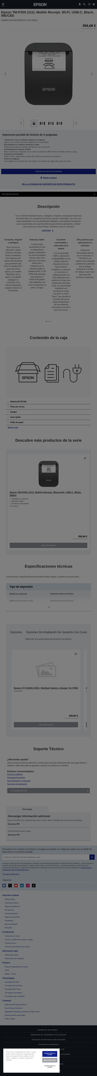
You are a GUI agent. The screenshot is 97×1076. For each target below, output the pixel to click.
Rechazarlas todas (50, 1060)
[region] (31, 1060)
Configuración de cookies (49, 1066)
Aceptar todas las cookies (49, 1053)
